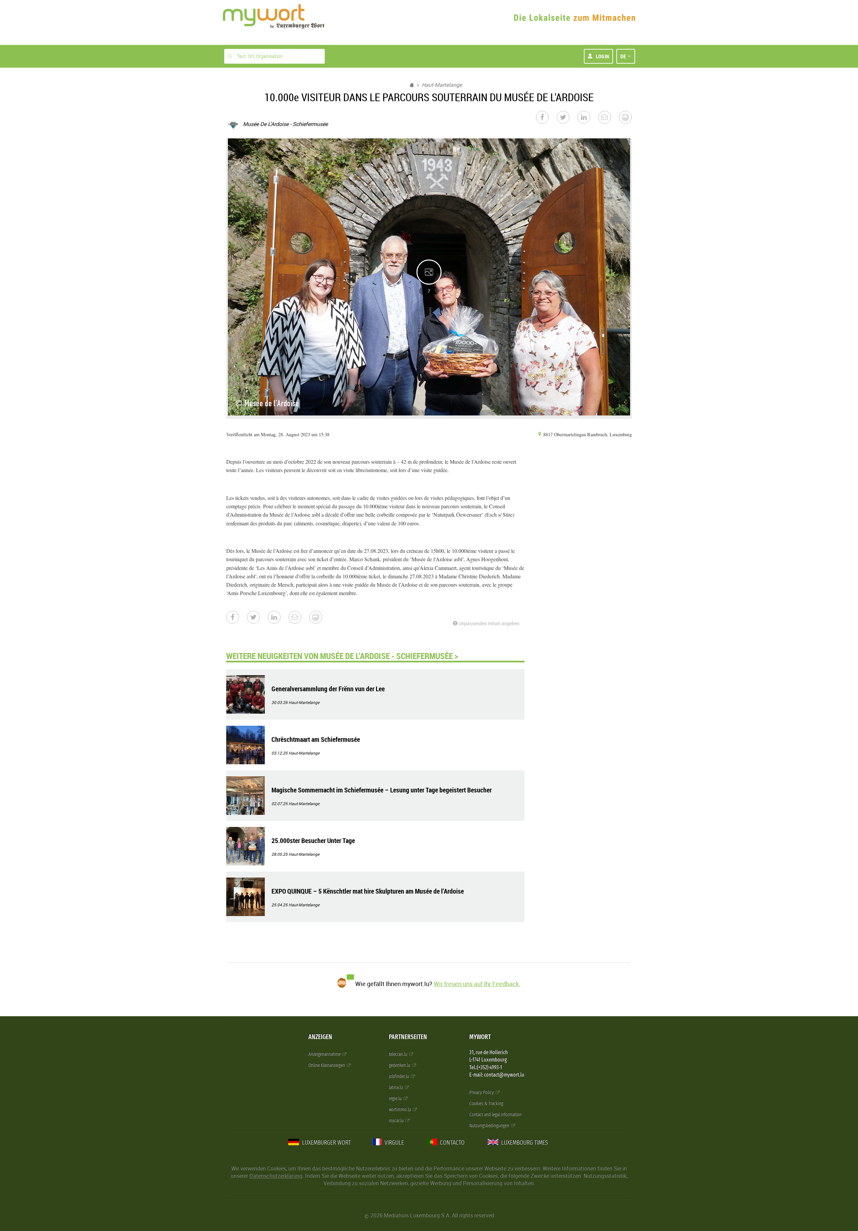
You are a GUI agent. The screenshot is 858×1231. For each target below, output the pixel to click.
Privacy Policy (482, 1092)
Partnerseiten (408, 1037)
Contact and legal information (495, 1114)
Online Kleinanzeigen (327, 1065)
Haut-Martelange (442, 84)
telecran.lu (398, 1054)
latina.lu (396, 1087)
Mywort (480, 1037)
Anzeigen (320, 1037)
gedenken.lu (400, 1065)
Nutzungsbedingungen (489, 1125)
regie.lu (396, 1098)
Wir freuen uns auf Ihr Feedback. (477, 984)
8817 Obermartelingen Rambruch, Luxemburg (587, 434)
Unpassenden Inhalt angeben (488, 623)
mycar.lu (397, 1120)
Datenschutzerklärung (275, 1175)
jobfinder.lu (399, 1076)
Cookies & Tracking (486, 1103)
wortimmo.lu (400, 1109)
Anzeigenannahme (325, 1054)
